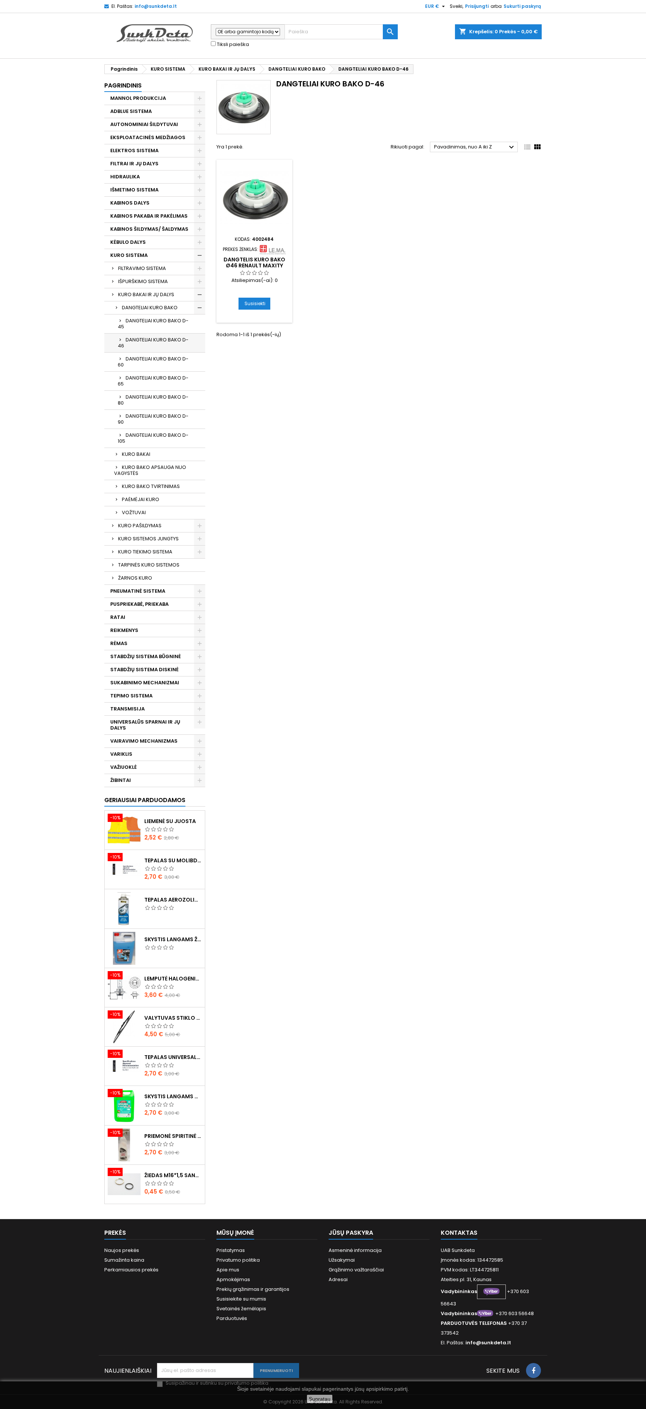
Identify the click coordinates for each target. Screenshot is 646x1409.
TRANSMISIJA (127, 708)
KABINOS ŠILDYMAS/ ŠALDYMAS (149, 229)
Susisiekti (254, 303)
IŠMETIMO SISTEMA (134, 189)
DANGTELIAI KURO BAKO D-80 (153, 399)
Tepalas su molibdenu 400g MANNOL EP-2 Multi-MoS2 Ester (173, 860)
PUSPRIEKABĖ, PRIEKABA (139, 604)
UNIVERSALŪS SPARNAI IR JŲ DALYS (145, 724)
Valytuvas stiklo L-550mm (173, 1018)
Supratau (319, 1399)
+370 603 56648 (514, 1313)
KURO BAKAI (136, 454)
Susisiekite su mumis (241, 1298)
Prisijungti (477, 6)
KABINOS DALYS (130, 202)
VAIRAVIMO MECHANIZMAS (144, 741)
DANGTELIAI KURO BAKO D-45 (153, 323)
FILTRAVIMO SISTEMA (142, 268)
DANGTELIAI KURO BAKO (150, 307)
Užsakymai (342, 1260)
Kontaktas (459, 1232)
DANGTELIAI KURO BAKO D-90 (153, 419)
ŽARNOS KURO (135, 577)
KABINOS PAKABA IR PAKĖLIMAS (149, 216)
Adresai (338, 1279)
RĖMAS (118, 643)
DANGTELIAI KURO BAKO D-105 (153, 438)
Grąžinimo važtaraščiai (356, 1269)
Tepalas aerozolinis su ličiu (173, 900)
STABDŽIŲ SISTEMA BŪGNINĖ (145, 656)
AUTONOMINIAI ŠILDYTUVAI (144, 124)
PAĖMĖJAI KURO (140, 499)
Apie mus (227, 1269)
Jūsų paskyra (351, 1232)
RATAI (117, 617)
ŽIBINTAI (120, 780)
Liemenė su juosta (170, 821)
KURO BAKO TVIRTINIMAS (151, 486)
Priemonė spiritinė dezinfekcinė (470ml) (173, 1136)
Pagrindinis (123, 85)
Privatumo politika (238, 1260)
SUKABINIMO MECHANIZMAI (144, 682)
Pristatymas (230, 1250)
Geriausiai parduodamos (144, 800)
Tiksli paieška (232, 44)
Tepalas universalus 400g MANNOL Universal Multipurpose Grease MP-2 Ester (173, 1057)
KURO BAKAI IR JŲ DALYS (146, 294)
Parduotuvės (231, 1318)
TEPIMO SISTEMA (131, 695)
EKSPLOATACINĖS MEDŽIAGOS (147, 137)
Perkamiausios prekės (131, 1269)
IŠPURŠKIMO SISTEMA (143, 281)
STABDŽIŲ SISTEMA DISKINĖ (144, 669)
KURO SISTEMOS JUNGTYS (148, 538)
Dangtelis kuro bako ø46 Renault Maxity (254, 262)
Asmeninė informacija (355, 1250)
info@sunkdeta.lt (156, 6)
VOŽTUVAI (134, 512)
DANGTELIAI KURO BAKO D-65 (153, 380)
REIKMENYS (124, 630)
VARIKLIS (121, 754)
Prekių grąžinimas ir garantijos (252, 1289)
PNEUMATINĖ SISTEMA (137, 591)
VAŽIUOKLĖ (123, 767)
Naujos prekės (121, 1250)
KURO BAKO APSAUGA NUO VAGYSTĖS (150, 470)
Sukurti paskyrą (522, 6)
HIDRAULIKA (125, 176)
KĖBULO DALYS (128, 242)
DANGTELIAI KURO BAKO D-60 (153, 361)
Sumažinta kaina (124, 1260)
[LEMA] (272, 249)
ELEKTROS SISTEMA (134, 150)
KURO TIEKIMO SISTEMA (145, 551)
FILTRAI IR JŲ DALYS (134, 163)
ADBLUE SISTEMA (131, 111)
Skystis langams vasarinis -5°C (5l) (173, 1096)
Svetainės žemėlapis (241, 1308)
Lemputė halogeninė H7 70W (173, 979)
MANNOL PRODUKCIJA (138, 98)
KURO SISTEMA (129, 255)
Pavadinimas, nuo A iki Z (475, 147)
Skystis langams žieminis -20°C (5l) (173, 939)
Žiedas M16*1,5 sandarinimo (173, 1175)
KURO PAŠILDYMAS (140, 525)
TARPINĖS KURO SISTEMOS (148, 564)
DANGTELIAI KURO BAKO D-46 (153, 342)
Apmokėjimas (233, 1279)
